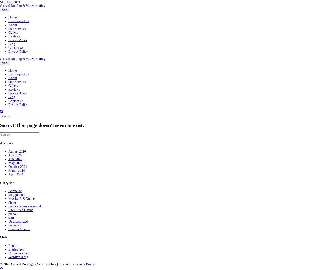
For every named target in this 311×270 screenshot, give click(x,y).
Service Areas (17, 40)
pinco (12, 214)
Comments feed (18, 253)
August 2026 (17, 151)
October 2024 (17, 166)
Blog (11, 44)
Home (12, 17)
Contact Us (15, 48)
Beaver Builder (86, 264)
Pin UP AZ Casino (20, 210)
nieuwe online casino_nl (24, 206)
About (12, 25)
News (12, 202)
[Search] (1, 111)
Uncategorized (18, 221)
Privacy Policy (18, 51)
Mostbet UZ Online (21, 198)
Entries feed (16, 249)
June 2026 (15, 159)
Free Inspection (18, 21)
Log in (12, 245)
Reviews (14, 36)
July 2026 (15, 155)
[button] (1, 268)
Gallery (13, 32)
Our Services (17, 28)
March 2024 (16, 170)
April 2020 (15, 174)
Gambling (15, 191)
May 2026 (15, 163)
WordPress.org (18, 257)
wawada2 (14, 225)
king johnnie (16, 195)
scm (11, 217)
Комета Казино (19, 229)
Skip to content (10, 2)
